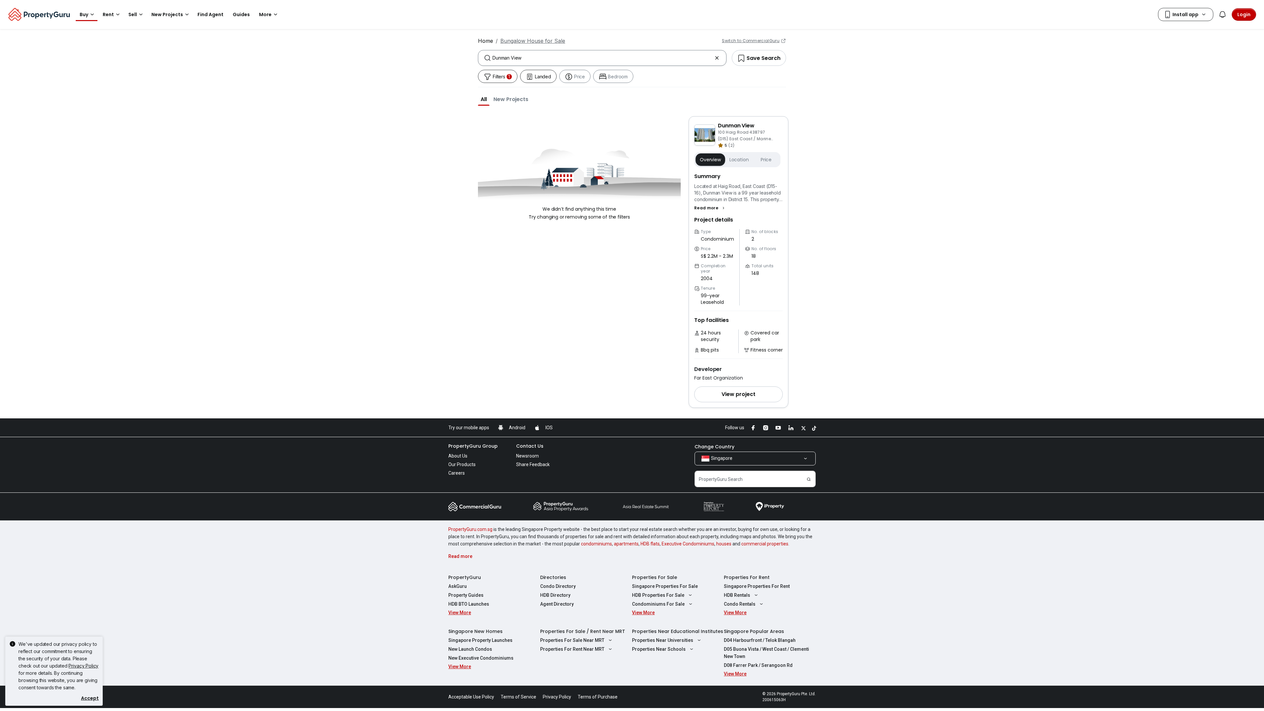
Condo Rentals (739, 604)
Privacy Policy (83, 666)
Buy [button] (84, 14)
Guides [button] (241, 14)
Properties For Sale (654, 577)
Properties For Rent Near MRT (572, 649)
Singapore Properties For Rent (757, 586)
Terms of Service (518, 696)
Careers (456, 473)
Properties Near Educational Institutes (677, 631)
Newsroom (527, 456)
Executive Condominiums (688, 543)
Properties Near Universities (662, 640)
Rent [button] (108, 14)
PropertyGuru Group (473, 446)
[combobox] (602, 58)
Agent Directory (557, 604)
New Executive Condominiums (481, 658)
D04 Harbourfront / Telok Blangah (760, 640)
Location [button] (739, 159)
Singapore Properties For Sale (665, 586)
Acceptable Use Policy (471, 696)
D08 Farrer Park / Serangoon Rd (758, 665)
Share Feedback (533, 464)
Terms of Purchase (598, 696)
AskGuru (457, 586)
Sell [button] (132, 14)
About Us (457, 456)
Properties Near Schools (659, 649)
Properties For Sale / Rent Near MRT (582, 631)
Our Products (462, 464)
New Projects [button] (167, 14)
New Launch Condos (470, 649)
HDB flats (650, 543)
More (265, 14)
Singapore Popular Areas (754, 631)
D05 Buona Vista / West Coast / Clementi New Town (766, 652)
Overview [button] (710, 159)
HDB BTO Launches (468, 604)
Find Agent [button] (211, 14)
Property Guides (466, 595)
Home (485, 41)
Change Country (714, 446)
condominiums (596, 543)
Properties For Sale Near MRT (572, 640)
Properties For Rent (747, 577)
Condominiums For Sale (658, 604)
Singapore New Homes (475, 631)
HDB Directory (555, 595)
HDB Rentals (737, 595)
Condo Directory (558, 586)
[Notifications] (1222, 14)
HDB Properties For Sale (658, 595)
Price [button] (766, 159)
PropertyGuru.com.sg (470, 529)
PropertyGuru (464, 577)
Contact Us (529, 446)
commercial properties (764, 543)
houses (723, 543)
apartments (626, 543)
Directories (553, 577)
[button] (483, 99)
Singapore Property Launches (480, 640)
